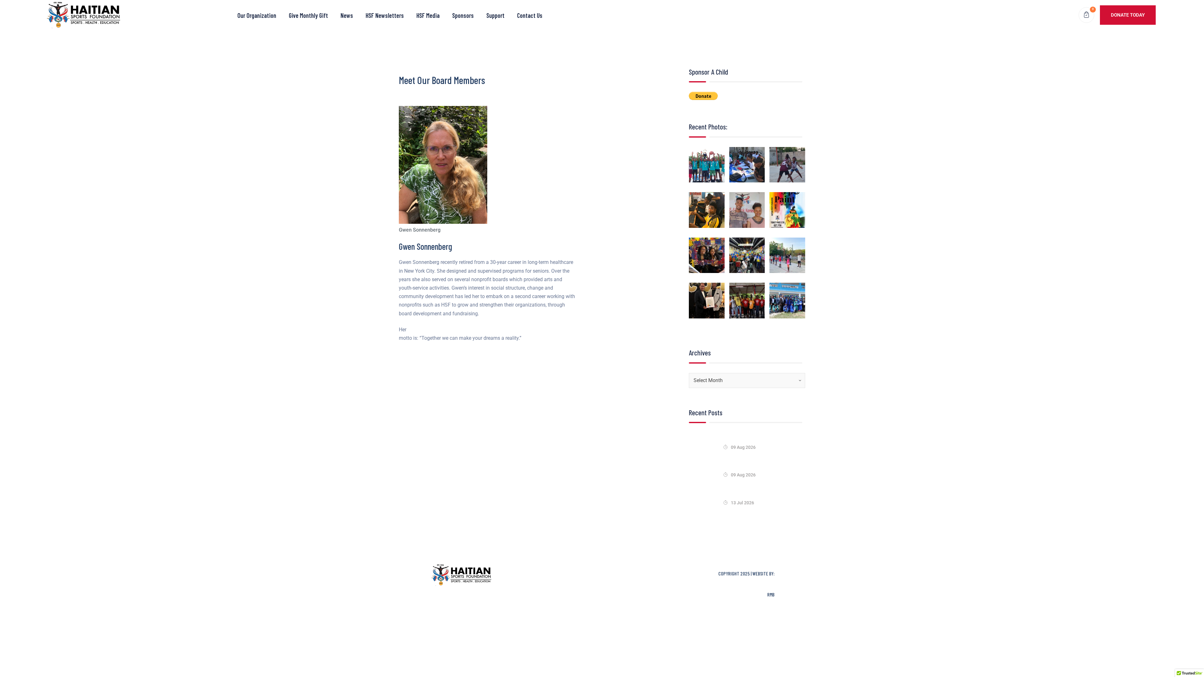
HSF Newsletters (385, 15)
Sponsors (463, 15)
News (347, 15)
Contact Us (529, 15)
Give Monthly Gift (308, 15)
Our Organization (256, 15)
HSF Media (428, 15)
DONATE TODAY (1128, 15)
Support (495, 15)
